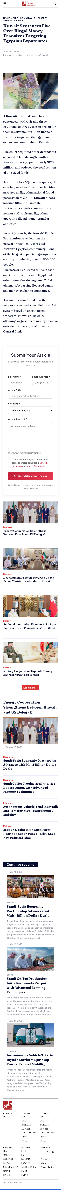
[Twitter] (53, 1151)
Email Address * (41, 376)
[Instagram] (47, 1151)
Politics (7, 826)
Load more (29, 687)
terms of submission (36, 466)
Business (7, 527)
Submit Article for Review (30, 476)
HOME (6, 1116)
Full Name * (14, 376)
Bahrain (7, 621)
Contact (44, 1159)
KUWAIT (25, 1128)
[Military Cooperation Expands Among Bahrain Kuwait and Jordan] (30, 652)
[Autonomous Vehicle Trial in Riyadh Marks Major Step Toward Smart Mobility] (30, 1035)
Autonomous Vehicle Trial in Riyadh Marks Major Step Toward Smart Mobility (30, 811)
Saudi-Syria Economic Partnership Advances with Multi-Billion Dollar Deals (29, 764)
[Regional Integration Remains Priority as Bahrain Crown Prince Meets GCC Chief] (30, 606)
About (43, 1163)
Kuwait (30, 18)
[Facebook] (42, 1151)
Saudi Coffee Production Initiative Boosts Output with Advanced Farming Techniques (29, 787)
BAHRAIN (26, 1124)
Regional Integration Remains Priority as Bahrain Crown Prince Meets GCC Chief (29, 626)
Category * (14, 403)
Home (6, 18)
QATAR (24, 1140)
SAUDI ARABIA (28, 1132)
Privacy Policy (47, 1167)
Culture (18, 18)
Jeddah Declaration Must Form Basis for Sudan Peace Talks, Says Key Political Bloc (29, 834)
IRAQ (24, 1116)
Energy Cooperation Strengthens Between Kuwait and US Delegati (30, 707)
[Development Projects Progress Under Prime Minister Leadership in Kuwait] (30, 559)
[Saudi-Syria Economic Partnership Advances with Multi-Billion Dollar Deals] (30, 886)
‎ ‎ (3, 539)
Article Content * (17, 419)
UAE (23, 1120)
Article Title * (15, 390)
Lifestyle (8, 803)
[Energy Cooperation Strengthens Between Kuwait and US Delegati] (30, 512)
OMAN (24, 1136)
